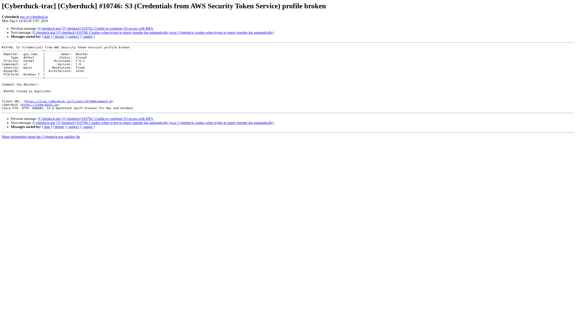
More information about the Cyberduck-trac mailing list (41, 137)
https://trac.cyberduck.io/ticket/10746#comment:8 (68, 101)
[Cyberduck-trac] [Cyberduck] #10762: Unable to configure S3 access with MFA (95, 28)
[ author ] (87, 36)
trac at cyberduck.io (34, 17)
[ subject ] (74, 36)
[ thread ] (59, 36)
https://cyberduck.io (40, 104)
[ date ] (47, 36)
